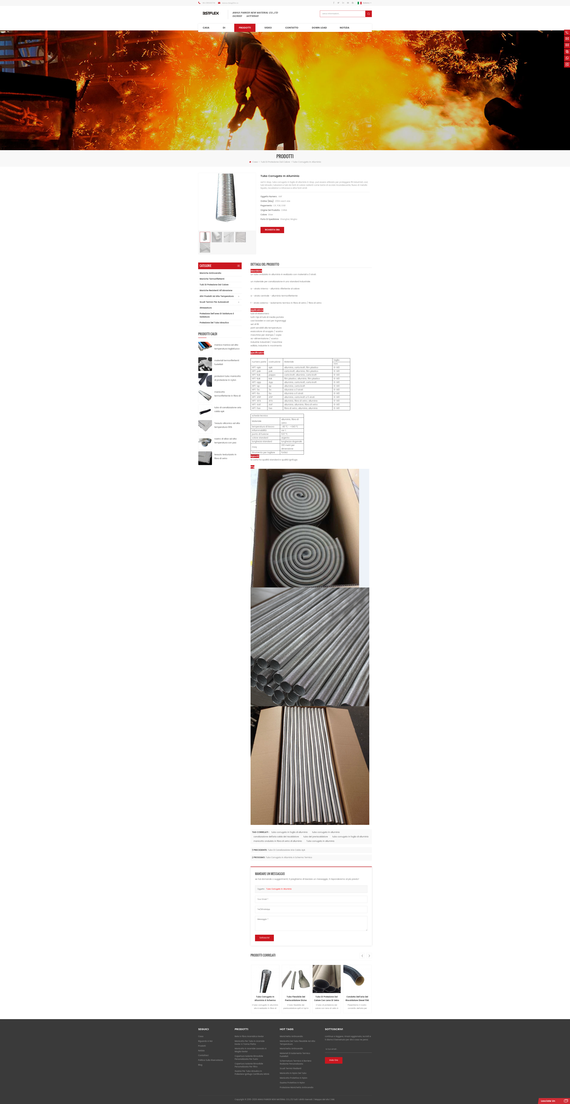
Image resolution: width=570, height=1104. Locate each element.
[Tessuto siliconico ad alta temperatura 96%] (205, 426)
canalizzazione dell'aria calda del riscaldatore (276, 836)
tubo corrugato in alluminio (326, 832)
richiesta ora (272, 229)
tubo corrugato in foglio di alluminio (289, 832)
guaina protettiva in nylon (292, 1082)
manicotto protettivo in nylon (293, 1078)
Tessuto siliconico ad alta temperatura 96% (227, 425)
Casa (206, 28)
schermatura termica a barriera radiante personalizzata (295, 1062)
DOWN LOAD (319, 28)
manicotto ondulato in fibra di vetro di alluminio (278, 841)
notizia (344, 28)
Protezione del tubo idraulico (214, 322)
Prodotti (245, 28)
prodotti (202, 1046)
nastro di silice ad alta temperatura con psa (225, 440)
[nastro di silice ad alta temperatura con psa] (205, 442)
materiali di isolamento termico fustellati (295, 1055)
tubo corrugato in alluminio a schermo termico (289, 857)
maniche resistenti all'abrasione (216, 290)
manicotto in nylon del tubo (293, 1073)
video (268, 28)
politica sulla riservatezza (210, 1060)
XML (333, 1099)
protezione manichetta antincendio (296, 1087)
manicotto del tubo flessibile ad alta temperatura (297, 1043)
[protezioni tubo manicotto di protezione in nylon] (205, 380)
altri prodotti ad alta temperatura (217, 296)
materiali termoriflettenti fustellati (226, 362)
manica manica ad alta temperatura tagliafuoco (227, 346)
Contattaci (203, 1055)
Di (224, 28)
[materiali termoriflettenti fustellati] (205, 364)
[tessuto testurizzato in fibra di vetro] (205, 458)
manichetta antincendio (291, 1036)
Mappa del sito (322, 1099)
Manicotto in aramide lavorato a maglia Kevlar (250, 1050)
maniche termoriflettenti (212, 279)
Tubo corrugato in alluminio (320, 841)
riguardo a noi (205, 1041)
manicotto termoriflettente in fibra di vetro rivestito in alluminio (227, 394)
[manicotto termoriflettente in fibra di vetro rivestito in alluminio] (205, 395)
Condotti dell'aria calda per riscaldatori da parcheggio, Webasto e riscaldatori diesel (357, 998)
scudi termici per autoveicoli (214, 302)
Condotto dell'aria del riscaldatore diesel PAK (296, 998)
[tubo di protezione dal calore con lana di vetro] (265, 979)
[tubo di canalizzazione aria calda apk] (205, 411)
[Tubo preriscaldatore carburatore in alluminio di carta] (327, 979)
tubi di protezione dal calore (275, 162)
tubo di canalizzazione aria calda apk (227, 409)
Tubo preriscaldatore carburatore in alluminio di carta (326, 998)
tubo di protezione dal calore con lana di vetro (265, 998)
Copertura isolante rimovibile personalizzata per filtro (249, 1065)
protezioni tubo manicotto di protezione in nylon (227, 378)
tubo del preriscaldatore (315, 836)
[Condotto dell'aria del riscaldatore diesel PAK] (296, 979)
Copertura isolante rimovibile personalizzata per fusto (249, 1058)
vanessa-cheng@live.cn (230, 3)
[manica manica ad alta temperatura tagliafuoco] (205, 348)
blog (200, 1065)
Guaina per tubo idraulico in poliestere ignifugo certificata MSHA (252, 1073)
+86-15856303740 (208, 3)
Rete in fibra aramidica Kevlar (249, 1036)
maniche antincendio (210, 273)
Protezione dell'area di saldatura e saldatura (217, 315)
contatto (291, 28)
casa (200, 1036)
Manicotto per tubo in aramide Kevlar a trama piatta (250, 1043)
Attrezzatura (206, 308)
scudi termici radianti (290, 1068)
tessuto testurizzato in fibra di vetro (225, 456)
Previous (362, 955)
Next (369, 955)
